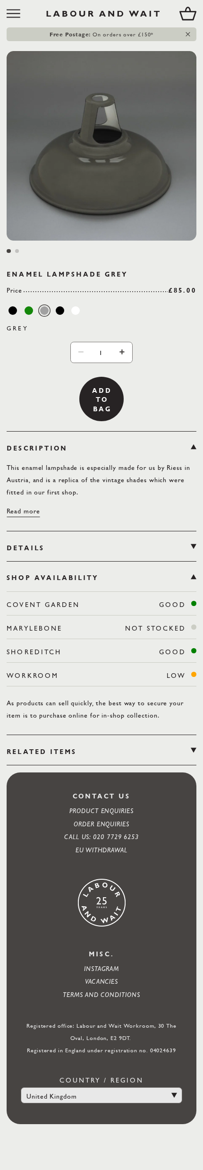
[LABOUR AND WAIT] (103, 13)
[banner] (101, 13)
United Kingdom (51, 1096)
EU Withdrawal (101, 850)
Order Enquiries (101, 824)
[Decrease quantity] (81, 352)
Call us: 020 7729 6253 (101, 836)
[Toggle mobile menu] (17, 13)
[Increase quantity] (122, 352)
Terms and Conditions (101, 994)
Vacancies (101, 981)
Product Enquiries (101, 810)
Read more (23, 511)
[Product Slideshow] (101, 146)
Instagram (101, 968)
